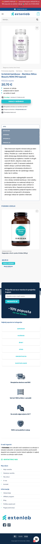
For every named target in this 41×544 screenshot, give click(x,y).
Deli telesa (19, 71)
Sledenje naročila (8, 473)
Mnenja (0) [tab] (6, 142)
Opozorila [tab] (6, 138)
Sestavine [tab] (6, 130)
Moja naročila (7, 469)
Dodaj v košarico (16, 101)
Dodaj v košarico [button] (8, 263)
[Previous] (3, 66)
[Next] (8, 66)
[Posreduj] (37, 19)
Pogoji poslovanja (9, 508)
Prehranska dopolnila (7, 71)
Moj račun (6, 477)
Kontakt (5, 484)
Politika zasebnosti (9, 504)
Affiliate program (8, 496)
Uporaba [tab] (6, 134)
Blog (4, 500)
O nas (5, 480)
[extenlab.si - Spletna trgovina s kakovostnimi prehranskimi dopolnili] (20, 14)
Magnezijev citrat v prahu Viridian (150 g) (15, 253)
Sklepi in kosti (28, 71)
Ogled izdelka (8, 266)
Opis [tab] (4, 126)
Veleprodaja (7, 493)
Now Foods (17, 67)
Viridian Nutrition (6, 251)
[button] (2, 14)
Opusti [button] (20, 6)
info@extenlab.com (22, 9)
